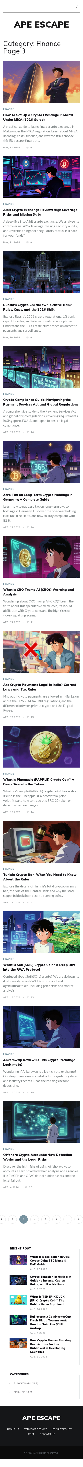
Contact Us (47, 1434)
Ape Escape (41, 24)
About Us (13, 1429)
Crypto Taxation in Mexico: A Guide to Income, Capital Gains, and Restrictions (50, 1280)
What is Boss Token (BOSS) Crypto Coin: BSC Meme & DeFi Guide (50, 1260)
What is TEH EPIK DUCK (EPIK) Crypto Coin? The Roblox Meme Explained (47, 1300)
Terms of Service (35, 1429)
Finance (8, 109)
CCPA (31, 1434)
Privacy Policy (62, 1429)
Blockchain (26, 1383)
